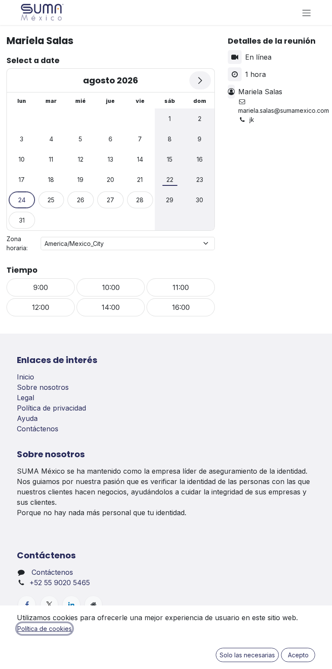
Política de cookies (44, 628)
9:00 (40, 287)
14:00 (111, 307)
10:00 (111, 287)
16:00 (181, 307)
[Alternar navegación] (306, 12)
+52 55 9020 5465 (59, 582)
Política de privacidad (51, 408)
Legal (25, 397)
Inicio (25, 377)
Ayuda (27, 418)
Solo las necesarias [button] (247, 655)
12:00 (40, 307)
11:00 (180, 287)
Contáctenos (37, 428)
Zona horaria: (17, 243)
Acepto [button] (298, 655)
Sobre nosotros (43, 387)
